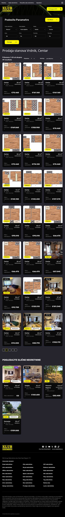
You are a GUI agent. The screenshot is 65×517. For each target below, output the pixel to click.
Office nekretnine (7, 470)
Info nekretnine (7, 467)
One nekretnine (27, 483)
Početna (4, 2)
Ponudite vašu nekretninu (27, 2)
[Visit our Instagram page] (46, 447)
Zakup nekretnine (7, 486)
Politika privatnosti (45, 449)
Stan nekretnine (7, 476)
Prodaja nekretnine (29, 486)
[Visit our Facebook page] (43, 447)
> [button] (15, 350)
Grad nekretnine (7, 464)
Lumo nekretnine (48, 486)
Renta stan (46, 483)
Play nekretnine (48, 476)
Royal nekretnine (28, 467)
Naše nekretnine (13, 2)
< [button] (3, 350)
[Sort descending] (34, 58)
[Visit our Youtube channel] (49, 447)
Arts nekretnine (7, 483)
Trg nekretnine (47, 480)
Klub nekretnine (48, 470)
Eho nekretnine (7, 473)
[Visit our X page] (52, 447)
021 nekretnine (48, 464)
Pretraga (9, 42)
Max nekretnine (7, 480)
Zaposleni (39, 2)
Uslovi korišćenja (57, 449)
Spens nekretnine (28, 473)
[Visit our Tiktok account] (58, 447)
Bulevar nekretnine (49, 467)
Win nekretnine (47, 473)
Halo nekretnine (28, 470)
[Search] (61, 9)
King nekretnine (27, 480)
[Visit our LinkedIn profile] (55, 447)
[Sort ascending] (31, 58)
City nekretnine (27, 464)
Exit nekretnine (27, 476)
